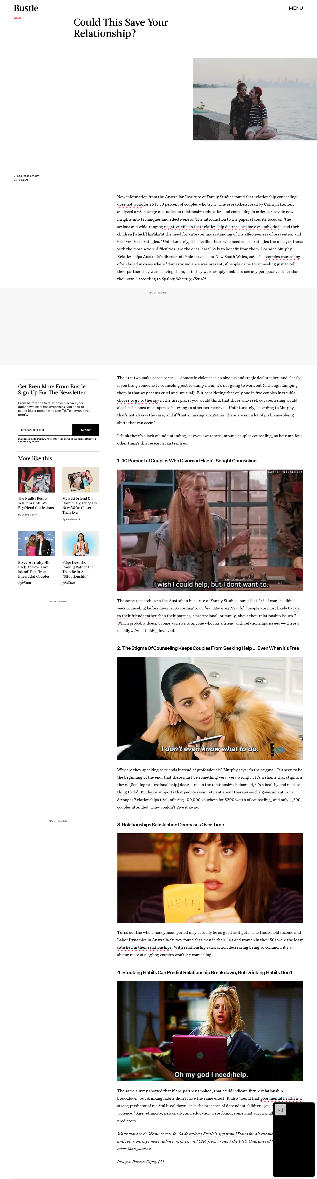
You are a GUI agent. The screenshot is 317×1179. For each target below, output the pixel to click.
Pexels (138, 1161)
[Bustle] (26, 8)
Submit (86, 430)
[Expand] (278, 1106)
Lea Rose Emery (28, 176)
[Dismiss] (309, 1106)
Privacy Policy (31, 441)
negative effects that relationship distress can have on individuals (223, 226)
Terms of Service (87, 438)
